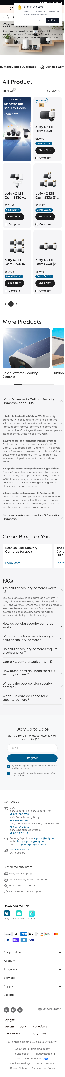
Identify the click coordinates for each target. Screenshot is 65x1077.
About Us (20, 1049)
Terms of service (45, 1064)
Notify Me (53, 20)
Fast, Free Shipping (20, 874)
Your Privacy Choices (30, 1059)
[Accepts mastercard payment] (56, 934)
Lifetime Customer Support (25, 892)
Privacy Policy (23, 768)
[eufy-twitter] (20, 1010)
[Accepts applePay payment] (32, 934)
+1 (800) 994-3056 (19, 827)
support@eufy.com (45, 838)
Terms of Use (50, 766)
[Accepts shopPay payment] (16, 940)
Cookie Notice (18, 1068)
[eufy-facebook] (13, 1010)
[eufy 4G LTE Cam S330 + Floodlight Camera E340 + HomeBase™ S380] (17, 180)
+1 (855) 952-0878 (19, 821)
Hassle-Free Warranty (22, 886)
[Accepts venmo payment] (24, 940)
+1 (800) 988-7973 (19, 814)
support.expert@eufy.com (32, 845)
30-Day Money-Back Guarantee (28, 880)
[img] (8, 934)
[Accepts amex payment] (24, 934)
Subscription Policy (43, 1068)
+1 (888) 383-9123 (19, 833)
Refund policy (21, 1054)
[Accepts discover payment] (40, 934)
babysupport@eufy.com (31, 842)
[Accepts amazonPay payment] (16, 934)
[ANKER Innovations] (50, 2)
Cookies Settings (20, 1064)
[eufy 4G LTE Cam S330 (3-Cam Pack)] (48, 180)
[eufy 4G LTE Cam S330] (48, 113)
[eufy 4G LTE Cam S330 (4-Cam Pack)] (17, 246)
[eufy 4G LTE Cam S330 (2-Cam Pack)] (48, 246)
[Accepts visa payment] (32, 940)
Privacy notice (43, 1054)
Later (39, 20)
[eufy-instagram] (6, 1010)
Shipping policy (40, 1049)
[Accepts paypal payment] (8, 940)
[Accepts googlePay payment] (48, 934)
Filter (10, 91)
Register (32, 758)
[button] (45, 150)
